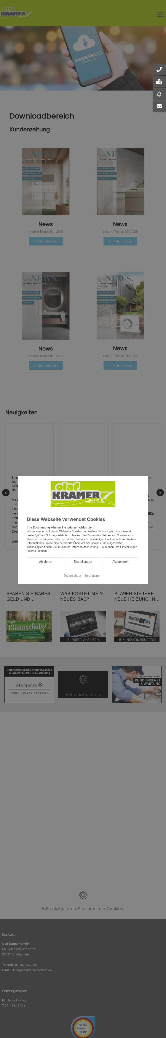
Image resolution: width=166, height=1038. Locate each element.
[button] (159, 69)
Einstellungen (83, 561)
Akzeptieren (120, 561)
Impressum (93, 575)
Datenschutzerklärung (84, 547)
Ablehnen (45, 561)
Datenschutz (72, 575)
